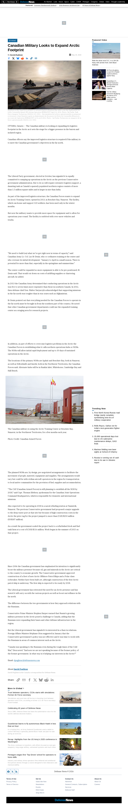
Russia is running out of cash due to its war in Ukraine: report (106, 460)
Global (101, 2)
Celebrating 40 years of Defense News (24, 708)
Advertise (68, 781)
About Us (97, 781)
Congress (94, 2)
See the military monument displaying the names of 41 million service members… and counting (113, 96)
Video (107, 2)
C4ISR (78, 2)
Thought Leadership (118, 2)
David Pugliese (16, 55)
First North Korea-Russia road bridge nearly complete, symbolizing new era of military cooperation (107, 416)
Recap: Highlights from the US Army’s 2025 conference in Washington (32, 740)
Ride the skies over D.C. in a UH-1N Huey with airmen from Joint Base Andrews (105, 63)
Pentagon (86, 2)
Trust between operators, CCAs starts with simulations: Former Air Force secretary (31, 693)
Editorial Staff (70, 790)
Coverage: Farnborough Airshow (45, 5)
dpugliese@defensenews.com (27, 660)
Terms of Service (12, 784)
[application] (106, 51)
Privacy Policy (11, 781)
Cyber (72, 2)
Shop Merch (40, 793)
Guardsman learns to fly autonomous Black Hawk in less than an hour (32, 725)
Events (38, 787)
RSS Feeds (40, 790)
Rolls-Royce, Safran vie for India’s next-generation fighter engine (107, 428)
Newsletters (40, 784)
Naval (61, 2)
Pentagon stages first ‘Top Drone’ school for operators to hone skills (32, 756)
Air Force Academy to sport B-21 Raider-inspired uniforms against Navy (113, 72)
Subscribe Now (41, 781)
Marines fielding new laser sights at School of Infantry (105, 450)
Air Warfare (48, 2)
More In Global (15, 688)
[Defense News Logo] (27, 2)
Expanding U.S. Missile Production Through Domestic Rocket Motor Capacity (112, 84)
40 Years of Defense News (91, 5)
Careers (97, 784)
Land (55, 2)
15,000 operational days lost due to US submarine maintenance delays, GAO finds (106, 440)
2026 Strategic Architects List (69, 5)
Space (66, 2)
